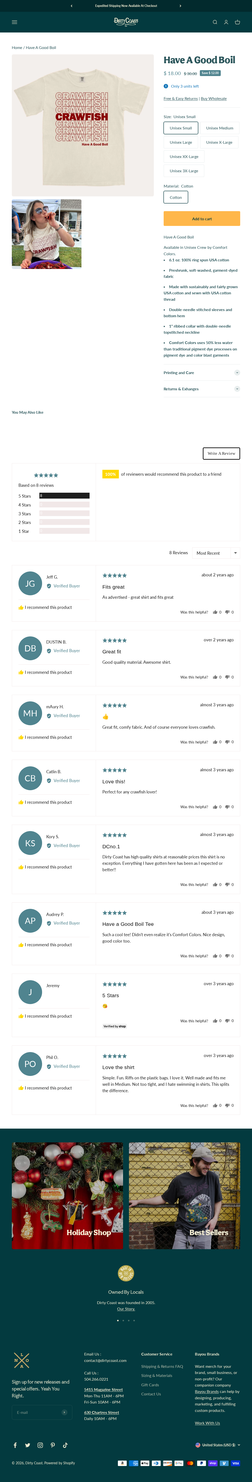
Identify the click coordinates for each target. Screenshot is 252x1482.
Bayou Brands (207, 1391)
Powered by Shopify (59, 1463)
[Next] (180, 5)
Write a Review (221, 453)
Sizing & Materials (156, 1375)
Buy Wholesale (214, 98)
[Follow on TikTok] (65, 1445)
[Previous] (71, 5)
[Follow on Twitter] (27, 1445)
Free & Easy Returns (181, 98)
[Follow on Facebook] (15, 1445)
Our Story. (126, 1308)
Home (17, 47)
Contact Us (151, 1393)
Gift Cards (150, 1384)
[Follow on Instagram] (40, 1445)
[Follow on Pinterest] (52, 1445)
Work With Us (207, 1422)
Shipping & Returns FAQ (162, 1366)
